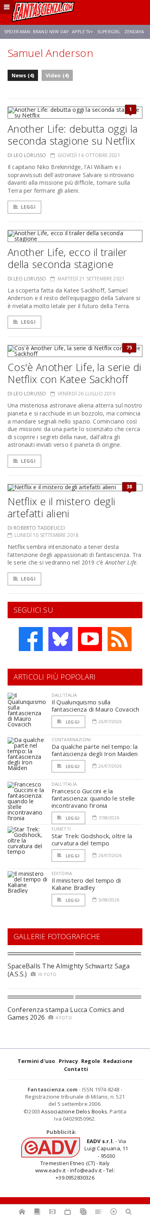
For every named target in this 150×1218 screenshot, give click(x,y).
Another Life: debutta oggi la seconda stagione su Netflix (73, 134)
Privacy (68, 1061)
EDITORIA (62, 873)
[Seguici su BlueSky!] (60, 639)
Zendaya (134, 31)
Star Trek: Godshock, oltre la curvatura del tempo (92, 839)
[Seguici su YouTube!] (90, 639)
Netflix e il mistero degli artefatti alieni (62, 507)
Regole (90, 1061)
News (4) (23, 75)
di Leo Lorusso (27, 155)
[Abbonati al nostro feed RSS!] (119, 639)
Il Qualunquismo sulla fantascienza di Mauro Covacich (96, 705)
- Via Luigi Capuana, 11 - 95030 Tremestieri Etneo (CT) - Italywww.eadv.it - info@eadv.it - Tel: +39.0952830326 (81, 1159)
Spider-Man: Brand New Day (36, 31)
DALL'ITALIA (64, 695)
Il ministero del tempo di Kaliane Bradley (86, 883)
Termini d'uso (37, 1061)
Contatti (76, 1069)
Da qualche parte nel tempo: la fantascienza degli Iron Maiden (95, 750)
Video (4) (57, 75)
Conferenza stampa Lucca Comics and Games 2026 (66, 1013)
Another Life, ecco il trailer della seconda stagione (67, 258)
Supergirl (108, 31)
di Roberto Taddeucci (36, 527)
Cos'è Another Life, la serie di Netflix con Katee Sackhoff (75, 373)
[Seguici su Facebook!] (30, 639)
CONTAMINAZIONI (71, 739)
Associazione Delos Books (74, 1111)
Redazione (117, 1061)
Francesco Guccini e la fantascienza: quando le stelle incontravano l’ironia (93, 798)
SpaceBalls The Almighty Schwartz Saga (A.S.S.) (69, 970)
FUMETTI (61, 829)
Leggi (28, 207)
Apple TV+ (82, 31)
